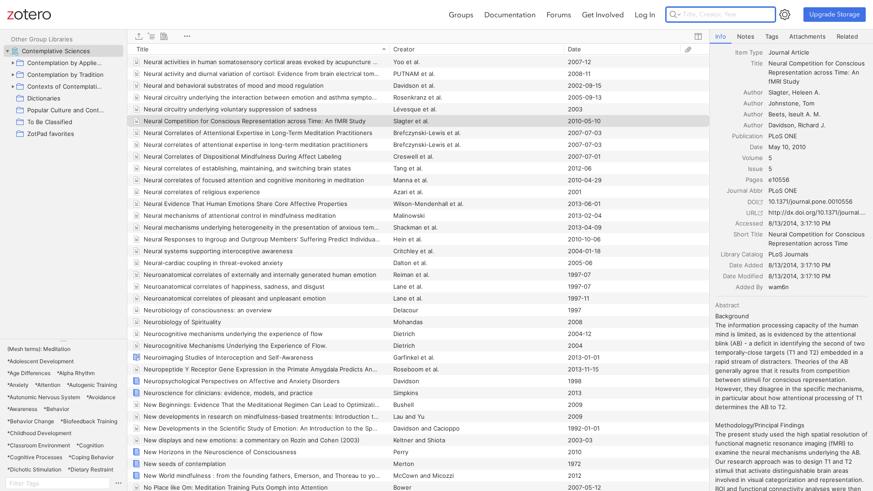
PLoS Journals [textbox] (788, 254)
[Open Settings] (785, 14)
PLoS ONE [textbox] (782, 136)
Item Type (749, 52)
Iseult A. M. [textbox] (804, 114)
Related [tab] (847, 36)
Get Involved (603, 14)
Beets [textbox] (776, 114)
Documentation (510, 14)
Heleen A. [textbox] (806, 92)
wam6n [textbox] (778, 287)
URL (752, 212)
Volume (752, 157)
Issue (755, 168)
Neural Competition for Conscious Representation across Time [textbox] (817, 238)
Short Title (748, 234)
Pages (754, 179)
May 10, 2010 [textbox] (787, 146)
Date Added (746, 265)
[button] (39, 349)
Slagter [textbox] (778, 92)
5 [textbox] (770, 157)
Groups (461, 14)
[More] (187, 36)
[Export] (139, 36)
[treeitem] (63, 51)
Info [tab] (720, 36)
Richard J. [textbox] (812, 125)
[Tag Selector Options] (118, 483)
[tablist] (791, 37)
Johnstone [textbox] (783, 103)
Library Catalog (742, 254)
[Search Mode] (675, 14)
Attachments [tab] (807, 36)
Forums (559, 14)
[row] (418, 49)
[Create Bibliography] (164, 36)
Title (757, 63)
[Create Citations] (151, 36)
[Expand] (12, 62)
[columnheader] (258, 49)
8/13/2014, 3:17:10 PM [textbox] (799, 223)
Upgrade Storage (834, 14)
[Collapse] (7, 51)
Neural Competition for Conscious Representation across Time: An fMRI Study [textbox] (817, 72)
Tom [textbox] (808, 103)
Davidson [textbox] (781, 125)
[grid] (418, 267)
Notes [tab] (745, 36)
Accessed (749, 223)
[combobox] (818, 52)
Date (756, 146)
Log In (645, 14)
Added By (749, 287)
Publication (747, 136)
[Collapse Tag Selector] (63, 341)
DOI (753, 201)
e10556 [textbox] (778, 179)
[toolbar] (418, 36)
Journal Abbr (745, 190)
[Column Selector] (698, 36)
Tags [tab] (771, 36)
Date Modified (743, 276)
